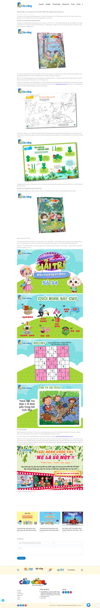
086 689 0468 (43, 598)
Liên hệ (18, 599)
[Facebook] (63, 592)
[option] (27, 522)
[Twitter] (71, 592)
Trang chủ (19, 590)
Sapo (82, 605)
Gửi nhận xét (21, 558)
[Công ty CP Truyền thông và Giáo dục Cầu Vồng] (24, 4)
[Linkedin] (66, 592)
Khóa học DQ (19, 595)
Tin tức (18, 597)
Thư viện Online (20, 593)
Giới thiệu (19, 592)
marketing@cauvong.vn (45, 596)
